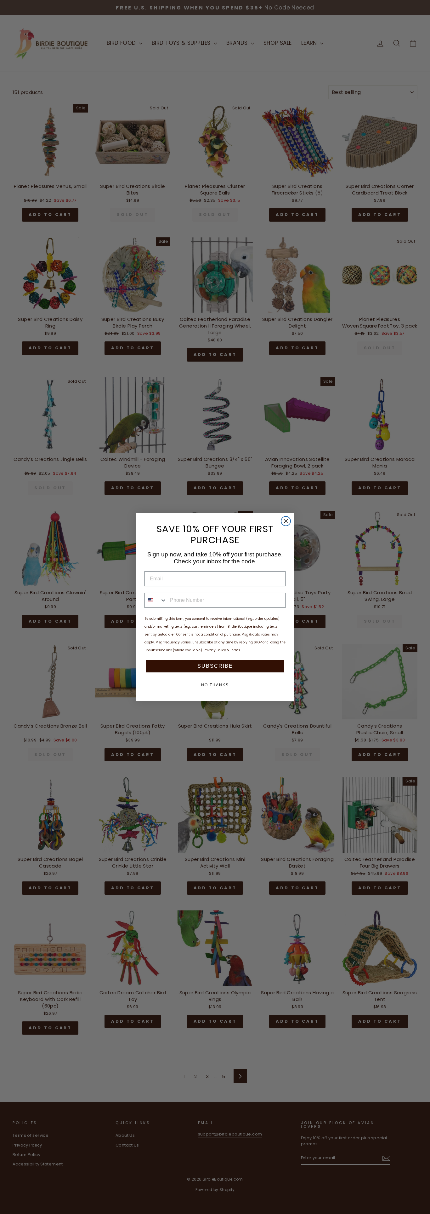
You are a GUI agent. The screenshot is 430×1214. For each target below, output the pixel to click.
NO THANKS (215, 685)
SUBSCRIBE (215, 666)
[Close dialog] (286, 521)
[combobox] (156, 600)
